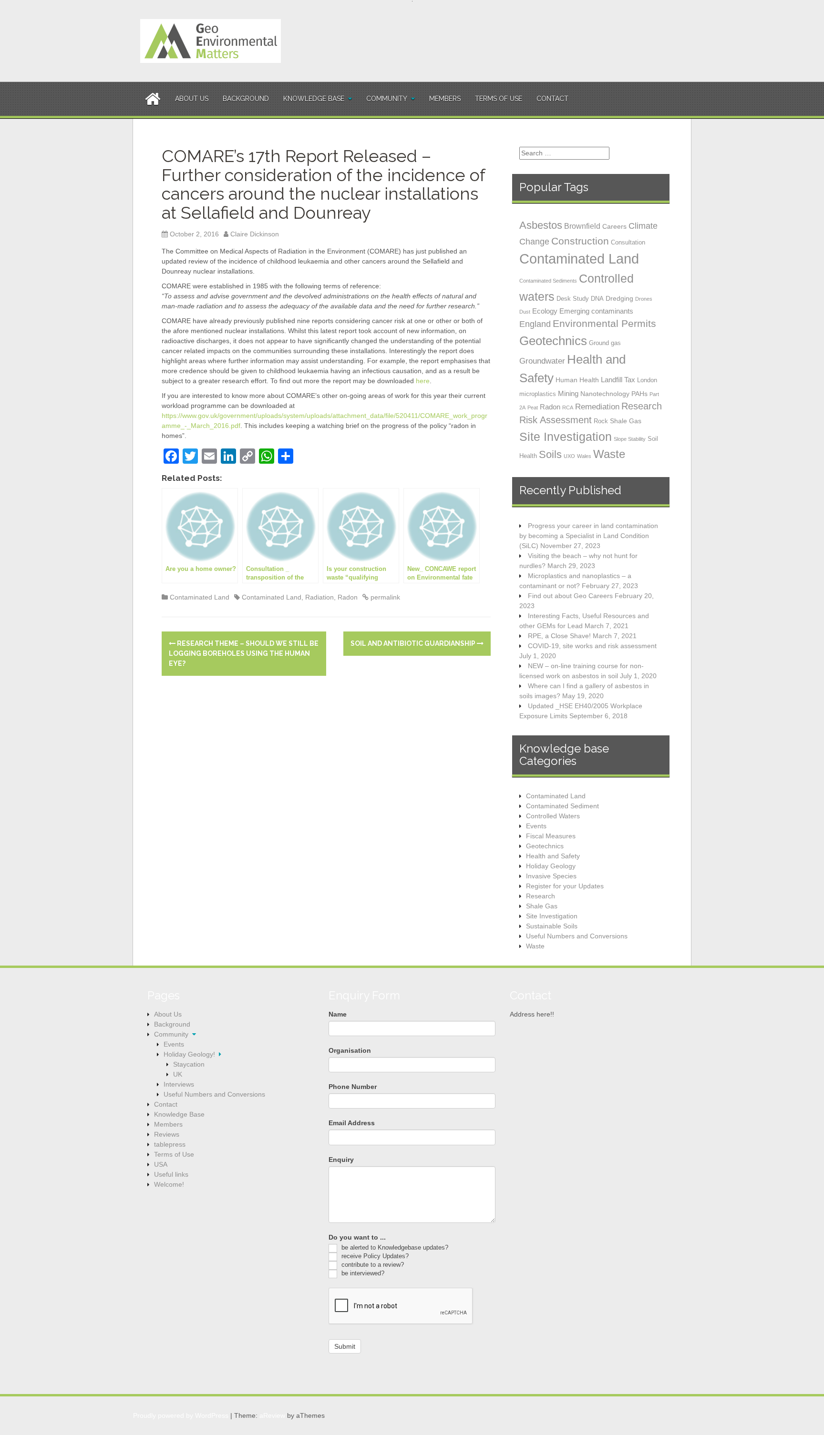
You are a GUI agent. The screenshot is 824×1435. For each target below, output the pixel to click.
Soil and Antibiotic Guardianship (413, 643)
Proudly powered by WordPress (180, 1415)
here (423, 381)
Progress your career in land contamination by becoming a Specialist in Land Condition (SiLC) (588, 536)
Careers (614, 226)
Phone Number (353, 1086)
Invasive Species (551, 876)
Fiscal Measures (551, 836)
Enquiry (341, 1159)
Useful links (171, 1174)
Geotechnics (553, 340)
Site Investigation (565, 436)
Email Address (352, 1123)
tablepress (169, 1144)
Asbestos (540, 225)
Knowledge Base (313, 98)
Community (386, 98)
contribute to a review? (372, 1264)
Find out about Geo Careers (570, 596)
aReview (272, 1415)
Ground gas (605, 342)
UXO (569, 456)
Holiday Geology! (189, 1054)
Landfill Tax (618, 380)
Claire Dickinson (254, 234)
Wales (584, 456)
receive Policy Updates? (374, 1256)
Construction (580, 240)
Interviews (179, 1084)
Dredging (619, 298)
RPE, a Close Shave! (559, 636)
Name (338, 1014)
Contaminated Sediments (548, 281)
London (647, 380)
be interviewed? (362, 1273)
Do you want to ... (357, 1237)
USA (160, 1164)
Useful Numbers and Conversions (577, 936)
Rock (601, 421)
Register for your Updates (565, 886)
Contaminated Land (199, 597)
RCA (567, 407)
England (535, 324)
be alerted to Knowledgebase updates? (394, 1247)
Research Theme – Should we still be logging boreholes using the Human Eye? (244, 653)
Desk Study (572, 298)
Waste (609, 454)
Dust (524, 312)
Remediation (597, 406)
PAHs (639, 393)
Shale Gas (625, 421)
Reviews (166, 1134)
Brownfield (582, 226)
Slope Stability (630, 439)
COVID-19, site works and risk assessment (592, 646)
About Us (191, 98)
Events (536, 826)
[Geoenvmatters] (210, 40)
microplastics (537, 393)
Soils (550, 454)
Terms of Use (498, 98)
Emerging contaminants (596, 311)
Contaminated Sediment (562, 806)
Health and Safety (553, 856)
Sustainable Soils (551, 926)
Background (246, 98)
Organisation (350, 1050)
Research (641, 406)
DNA (597, 298)
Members (445, 98)
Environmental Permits (604, 323)
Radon (348, 597)
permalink (384, 597)
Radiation (319, 597)
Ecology (544, 311)
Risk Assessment (555, 420)
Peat (532, 407)
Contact (552, 98)
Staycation (189, 1064)
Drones (643, 299)
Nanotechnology (604, 393)
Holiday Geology (551, 866)
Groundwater (542, 361)
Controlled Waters (553, 816)
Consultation (628, 242)
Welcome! (169, 1184)
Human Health (577, 380)
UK (177, 1074)
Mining (568, 393)
